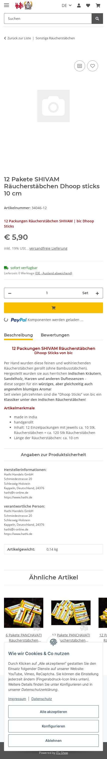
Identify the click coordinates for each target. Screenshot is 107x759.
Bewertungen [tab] (55, 335)
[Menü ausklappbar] (6, 3)
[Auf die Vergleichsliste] (79, 65)
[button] (78, 5)
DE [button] (64, 5)
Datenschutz (41, 699)
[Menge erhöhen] (97, 293)
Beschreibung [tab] (18, 335)
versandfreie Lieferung (48, 248)
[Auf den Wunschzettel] (92, 65)
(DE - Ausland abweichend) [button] (53, 273)
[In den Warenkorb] (8, 53)
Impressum (17, 699)
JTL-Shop (62, 753)
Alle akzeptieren (53, 712)
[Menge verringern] (9, 293)
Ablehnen (53, 740)
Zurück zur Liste (19, 38)
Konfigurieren (53, 726)
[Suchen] (97, 18)
